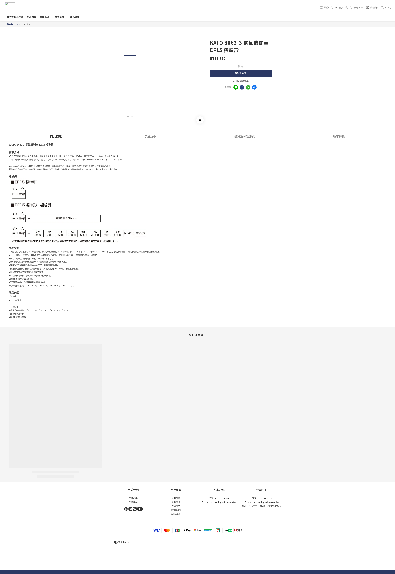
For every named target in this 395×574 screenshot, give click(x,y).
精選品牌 (59, 16)
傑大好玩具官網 (15, 16)
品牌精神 (133, 502)
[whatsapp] (248, 87)
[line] (235, 87)
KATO (20, 24)
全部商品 (9, 24)
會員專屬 (176, 502)
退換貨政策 (176, 509)
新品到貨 (31, 16)
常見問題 (176, 498)
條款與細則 (176, 513)
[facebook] (242, 87)
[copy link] (254, 87)
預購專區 (44, 16)
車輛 (29, 24)
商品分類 (74, 16)
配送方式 (176, 505)
